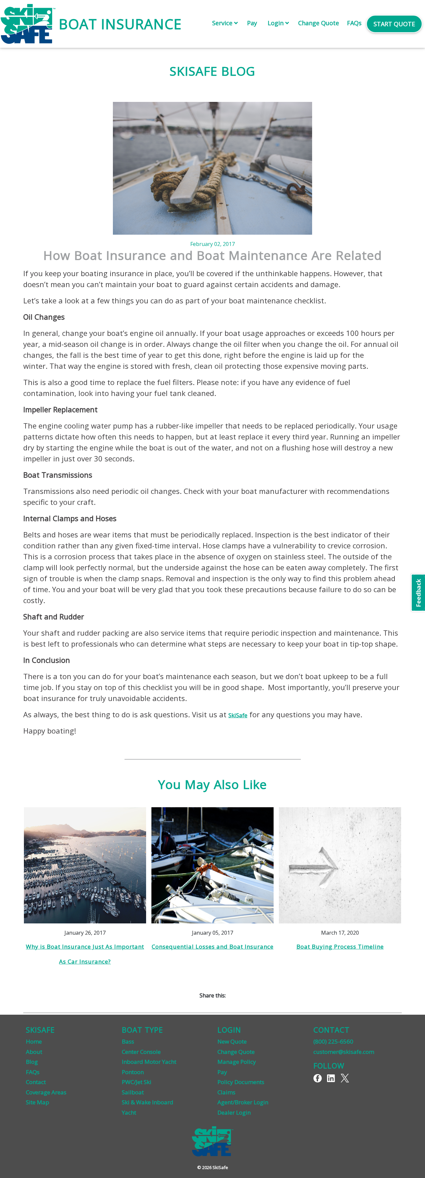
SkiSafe (237, 715)
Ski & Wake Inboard (147, 1102)
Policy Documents (240, 1082)
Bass (128, 1041)
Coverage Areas (46, 1092)
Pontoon (133, 1072)
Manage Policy (236, 1061)
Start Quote (394, 24)
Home (34, 1041)
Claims (226, 1092)
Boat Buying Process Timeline (340, 946)
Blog (32, 1061)
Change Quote (318, 23)
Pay (252, 23)
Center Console (141, 1052)
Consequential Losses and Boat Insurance (213, 946)
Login (276, 23)
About (34, 1052)
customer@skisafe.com (343, 1052)
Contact (36, 1082)
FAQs (354, 23)
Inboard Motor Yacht (149, 1061)
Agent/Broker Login (242, 1102)
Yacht (129, 1112)
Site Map (37, 1102)
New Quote (232, 1041)
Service (223, 23)
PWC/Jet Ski (136, 1082)
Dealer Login (234, 1112)
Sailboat (133, 1092)
